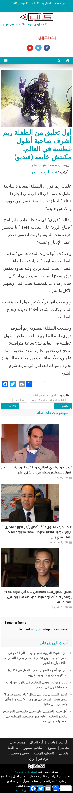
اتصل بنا (46, 3)
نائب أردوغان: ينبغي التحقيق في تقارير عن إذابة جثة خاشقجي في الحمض (36, 684)
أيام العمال (36, 742)
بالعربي (63, 753)
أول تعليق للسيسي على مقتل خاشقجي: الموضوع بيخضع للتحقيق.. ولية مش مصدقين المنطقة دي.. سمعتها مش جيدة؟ (35, 716)
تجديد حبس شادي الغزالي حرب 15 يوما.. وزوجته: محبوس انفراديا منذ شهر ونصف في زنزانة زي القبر (36, 470)
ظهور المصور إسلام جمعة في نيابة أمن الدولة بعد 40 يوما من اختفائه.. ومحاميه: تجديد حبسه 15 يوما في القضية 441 (38, 597)
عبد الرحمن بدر (44, 172)
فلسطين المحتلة (44, 753)
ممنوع (52, 748)
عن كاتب (60, 3)
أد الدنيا (62, 742)
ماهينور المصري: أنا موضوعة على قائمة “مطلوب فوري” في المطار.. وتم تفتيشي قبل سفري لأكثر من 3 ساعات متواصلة (61, 405)
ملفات (52, 742)
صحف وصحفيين (19, 753)
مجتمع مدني (17, 742)
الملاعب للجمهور (33, 748)
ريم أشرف (19, 400)
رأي (31, 759)
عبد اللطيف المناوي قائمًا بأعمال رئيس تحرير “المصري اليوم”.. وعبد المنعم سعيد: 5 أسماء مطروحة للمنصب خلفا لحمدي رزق (38, 532)
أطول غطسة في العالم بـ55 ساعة (49, 400)
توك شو (43, 759)
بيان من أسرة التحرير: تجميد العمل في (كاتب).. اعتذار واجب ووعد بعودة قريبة (36, 672)
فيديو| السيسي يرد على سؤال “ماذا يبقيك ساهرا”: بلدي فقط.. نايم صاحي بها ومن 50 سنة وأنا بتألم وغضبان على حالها (35, 699)
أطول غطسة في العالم (44, 395)
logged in (39, 629)
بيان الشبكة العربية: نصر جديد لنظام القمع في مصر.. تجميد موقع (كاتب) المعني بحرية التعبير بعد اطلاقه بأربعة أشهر (35, 658)
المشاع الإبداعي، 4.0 (26, 771)
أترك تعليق (36, 165)
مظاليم (64, 748)
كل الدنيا (13, 748)
